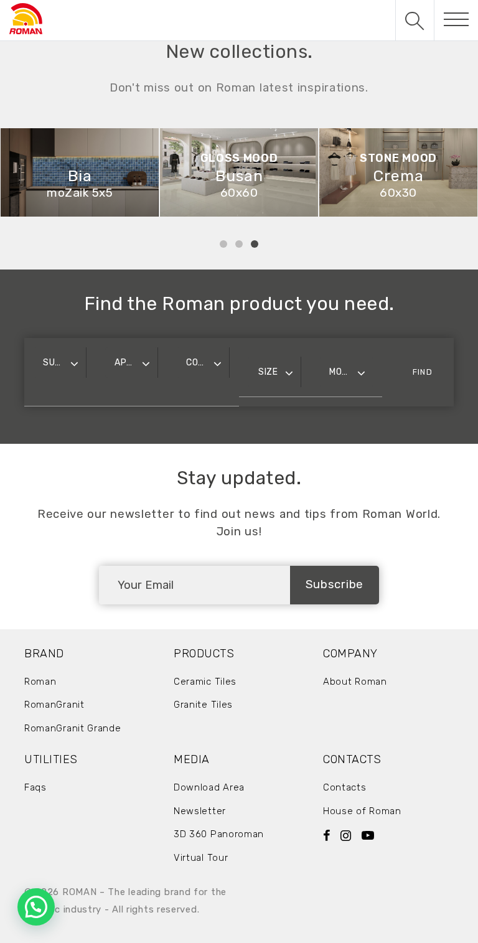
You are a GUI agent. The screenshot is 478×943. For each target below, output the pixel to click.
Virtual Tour (201, 857)
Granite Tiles (203, 704)
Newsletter (200, 811)
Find (422, 372)
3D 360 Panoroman (219, 834)
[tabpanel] (221, 172)
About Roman (355, 681)
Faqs (35, 787)
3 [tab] (254, 244)
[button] (36, 907)
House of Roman (362, 811)
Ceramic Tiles (205, 681)
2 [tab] (239, 244)
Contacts (345, 787)
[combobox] (60, 362)
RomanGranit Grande (72, 728)
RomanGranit (54, 704)
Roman (40, 681)
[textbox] (60, 362)
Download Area (209, 787)
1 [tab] (223, 244)
